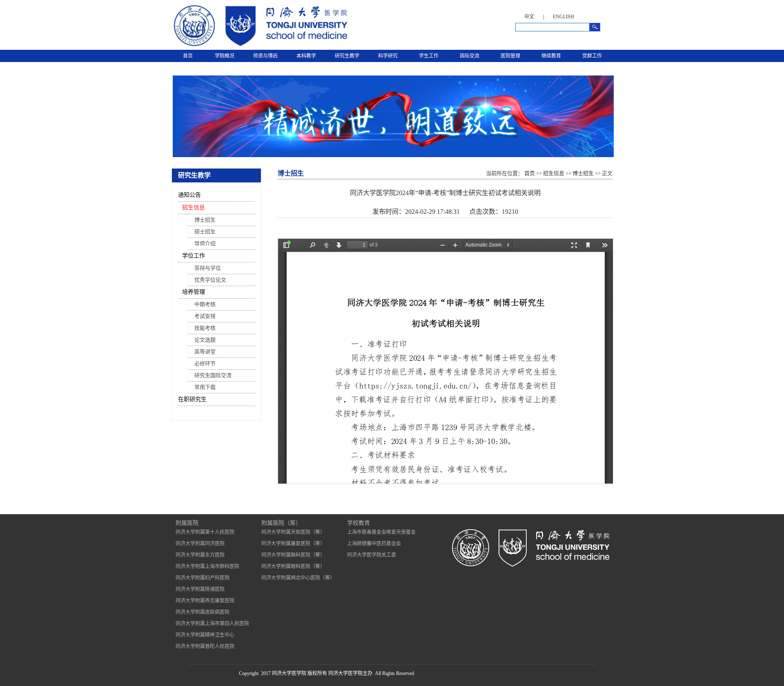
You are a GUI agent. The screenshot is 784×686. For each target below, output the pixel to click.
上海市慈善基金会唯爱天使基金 (381, 532)
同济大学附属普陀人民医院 (205, 646)
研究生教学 (347, 56)
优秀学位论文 (210, 280)
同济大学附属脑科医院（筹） (293, 555)
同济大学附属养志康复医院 (205, 601)
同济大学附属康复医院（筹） (293, 543)
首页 (188, 56)
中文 (529, 17)
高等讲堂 (205, 352)
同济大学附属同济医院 (200, 543)
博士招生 (205, 220)
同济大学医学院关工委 (371, 555)
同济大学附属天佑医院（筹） (293, 532)
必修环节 (205, 363)
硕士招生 (205, 232)
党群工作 (592, 56)
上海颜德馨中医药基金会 (374, 543)
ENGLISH (563, 17)
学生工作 (429, 56)
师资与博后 (265, 56)
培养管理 (193, 292)
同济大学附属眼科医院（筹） (293, 566)
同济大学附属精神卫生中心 (205, 635)
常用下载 (205, 387)
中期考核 (205, 304)
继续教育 (551, 56)
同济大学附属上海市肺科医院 (207, 566)
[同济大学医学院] (259, 46)
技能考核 (205, 328)
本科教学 (306, 56)
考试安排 (205, 316)
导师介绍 (205, 243)
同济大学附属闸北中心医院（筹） (298, 578)
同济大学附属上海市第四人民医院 (212, 623)
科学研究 (388, 56)
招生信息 (193, 207)
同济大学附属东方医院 (200, 555)
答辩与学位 (207, 268)
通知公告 (189, 195)
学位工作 (193, 256)
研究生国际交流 (213, 375)
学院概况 (224, 56)
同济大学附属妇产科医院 (202, 578)
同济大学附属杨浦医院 (200, 589)
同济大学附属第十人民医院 (205, 532)
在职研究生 (192, 399)
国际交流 (469, 56)
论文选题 (205, 340)
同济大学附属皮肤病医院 (202, 612)
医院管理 (510, 56)
